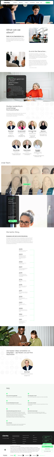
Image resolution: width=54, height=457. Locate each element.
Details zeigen (42, 455)
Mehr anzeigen (26, 184)
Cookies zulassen (47, 446)
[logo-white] (5, 435)
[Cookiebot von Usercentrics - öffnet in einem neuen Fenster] (5, 455)
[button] (41, 2)
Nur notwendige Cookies (47, 451)
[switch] (23, 455)
